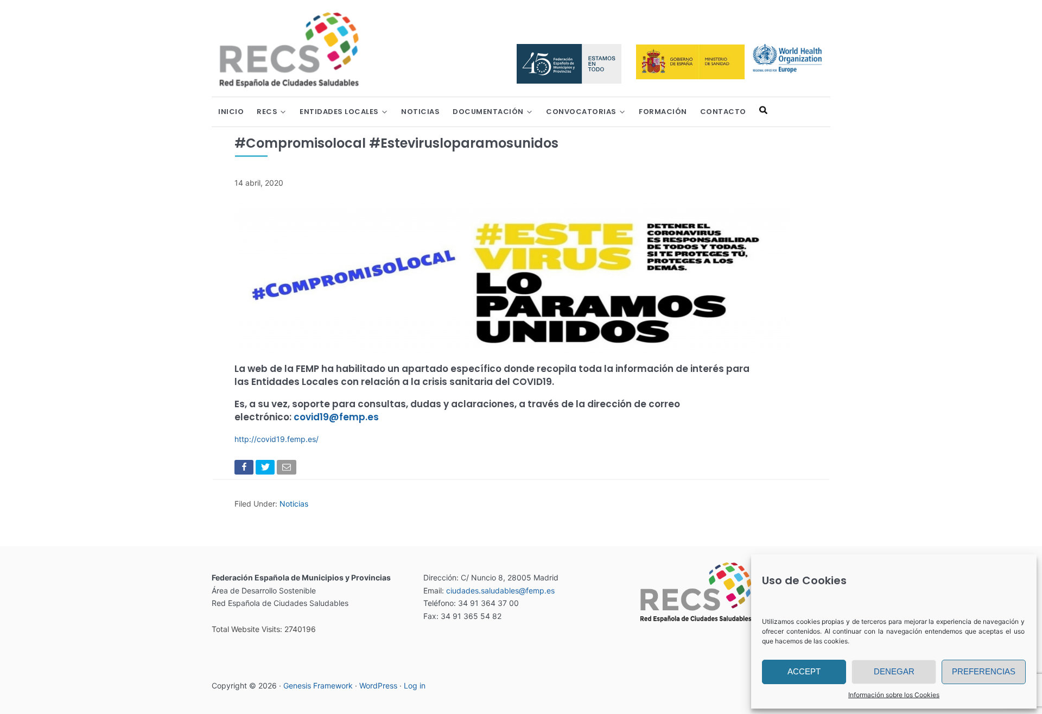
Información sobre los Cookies (893, 695)
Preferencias (983, 671)
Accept (804, 671)
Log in (414, 685)
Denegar (894, 671)
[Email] (287, 469)
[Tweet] (266, 469)
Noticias (293, 503)
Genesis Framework (318, 685)
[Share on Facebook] (245, 469)
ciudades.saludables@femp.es (500, 590)
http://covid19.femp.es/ (276, 439)
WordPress (378, 685)
